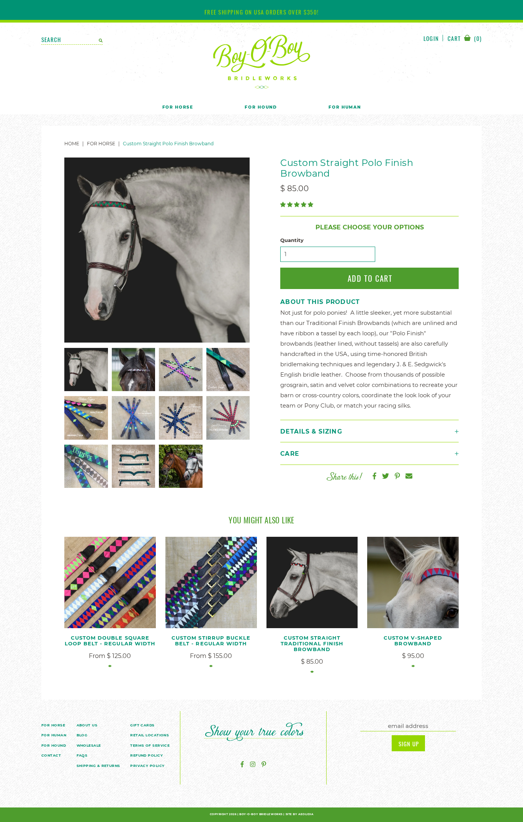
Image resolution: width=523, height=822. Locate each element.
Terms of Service (150, 745)
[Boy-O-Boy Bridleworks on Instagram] (252, 764)
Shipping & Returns (98, 766)
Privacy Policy (147, 766)
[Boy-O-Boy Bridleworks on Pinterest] (264, 764)
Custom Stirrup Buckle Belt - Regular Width (211, 641)
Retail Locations (149, 735)
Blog (82, 735)
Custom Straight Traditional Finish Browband (312, 643)
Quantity (292, 240)
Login (431, 38)
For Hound (261, 107)
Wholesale (89, 745)
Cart (465, 38)
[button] (297, 204)
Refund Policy (146, 755)
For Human (345, 107)
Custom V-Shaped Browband (413, 641)
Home (71, 143)
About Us (87, 725)
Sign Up (409, 743)
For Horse (177, 107)
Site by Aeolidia (300, 814)
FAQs (82, 755)
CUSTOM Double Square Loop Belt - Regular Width (110, 641)
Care (289, 453)
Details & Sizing (311, 431)
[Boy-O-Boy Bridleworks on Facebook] (242, 764)
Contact (51, 755)
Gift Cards (142, 725)
